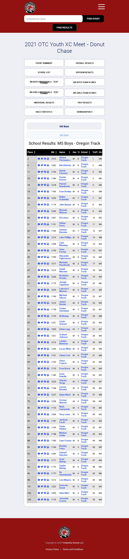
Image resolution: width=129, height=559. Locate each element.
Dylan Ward (64, 394)
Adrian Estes (62, 224)
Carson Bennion (63, 388)
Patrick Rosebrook (64, 185)
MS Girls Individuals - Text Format (44, 93)
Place (30, 152)
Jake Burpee (65, 204)
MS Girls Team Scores (84, 93)
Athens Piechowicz (64, 158)
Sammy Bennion (63, 230)
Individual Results (44, 103)
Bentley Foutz (63, 447)
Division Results (84, 72)
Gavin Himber (62, 427)
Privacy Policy (52, 549)
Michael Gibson (63, 296)
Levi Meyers (65, 480)
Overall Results (85, 63)
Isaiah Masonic (63, 270)
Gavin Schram (63, 322)
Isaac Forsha (62, 250)
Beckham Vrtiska (63, 276)
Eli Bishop (64, 316)
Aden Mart (64, 493)
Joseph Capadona (64, 283)
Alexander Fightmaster (65, 257)
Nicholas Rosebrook (64, 263)
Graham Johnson (63, 335)
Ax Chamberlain (65, 473)
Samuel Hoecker (63, 453)
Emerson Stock (63, 486)
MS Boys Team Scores (84, 82)
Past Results (85, 103)
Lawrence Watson (64, 289)
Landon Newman (63, 342)
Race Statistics (44, 112)
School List (44, 72)
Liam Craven (65, 440)
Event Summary (44, 63)
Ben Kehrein (65, 165)
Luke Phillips (65, 237)
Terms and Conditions (73, 549)
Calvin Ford (64, 355)
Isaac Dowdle (63, 375)
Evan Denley (65, 191)
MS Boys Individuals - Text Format (44, 82)
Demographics (84, 112)
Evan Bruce (64, 368)
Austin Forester (63, 171)
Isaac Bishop (62, 460)
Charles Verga (63, 381)
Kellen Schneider (64, 198)
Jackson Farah (63, 421)
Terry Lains (64, 414)
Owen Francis (63, 362)
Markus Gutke (63, 434)
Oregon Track (84, 158)
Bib (52, 152)
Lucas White (65, 349)
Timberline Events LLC (72, 543)
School (84, 152)
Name (62, 152)
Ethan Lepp (64, 329)
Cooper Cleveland (64, 309)
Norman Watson (63, 211)
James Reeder (62, 303)
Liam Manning (63, 244)
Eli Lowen (63, 217)
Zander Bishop (62, 466)
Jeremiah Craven (63, 499)
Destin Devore (62, 178)
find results (64, 27)
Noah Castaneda (64, 407)
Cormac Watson (63, 401)
